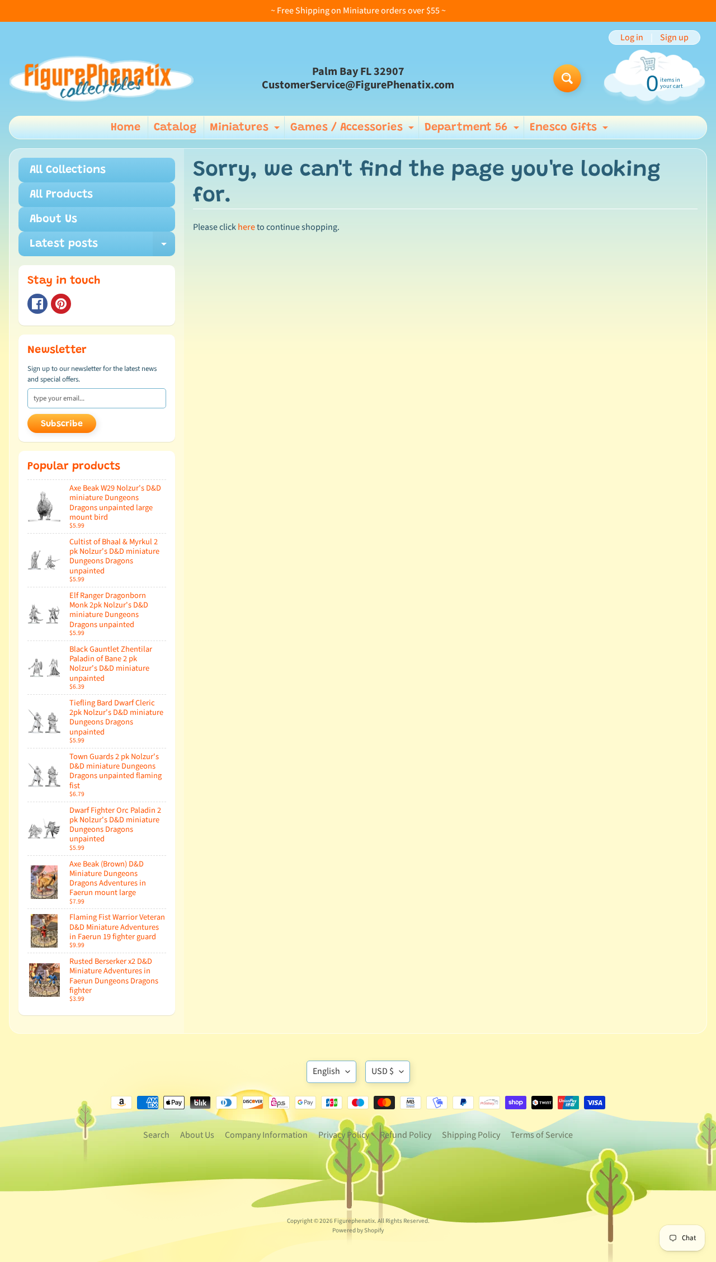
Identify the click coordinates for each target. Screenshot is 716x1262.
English (326, 1071)
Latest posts (102, 247)
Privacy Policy (343, 1135)
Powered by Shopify (358, 1230)
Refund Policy (405, 1135)
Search (156, 1135)
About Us (53, 219)
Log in (631, 37)
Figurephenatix (354, 1221)
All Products (61, 194)
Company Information (266, 1135)
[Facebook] (37, 304)
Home (125, 127)
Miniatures (246, 130)
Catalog (175, 127)
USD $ (382, 1071)
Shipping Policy (471, 1135)
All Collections (68, 170)
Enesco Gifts (570, 130)
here (246, 227)
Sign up (674, 37)
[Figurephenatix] (101, 78)
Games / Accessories (353, 130)
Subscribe (62, 424)
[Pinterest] (61, 304)
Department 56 (473, 130)
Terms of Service (542, 1135)
